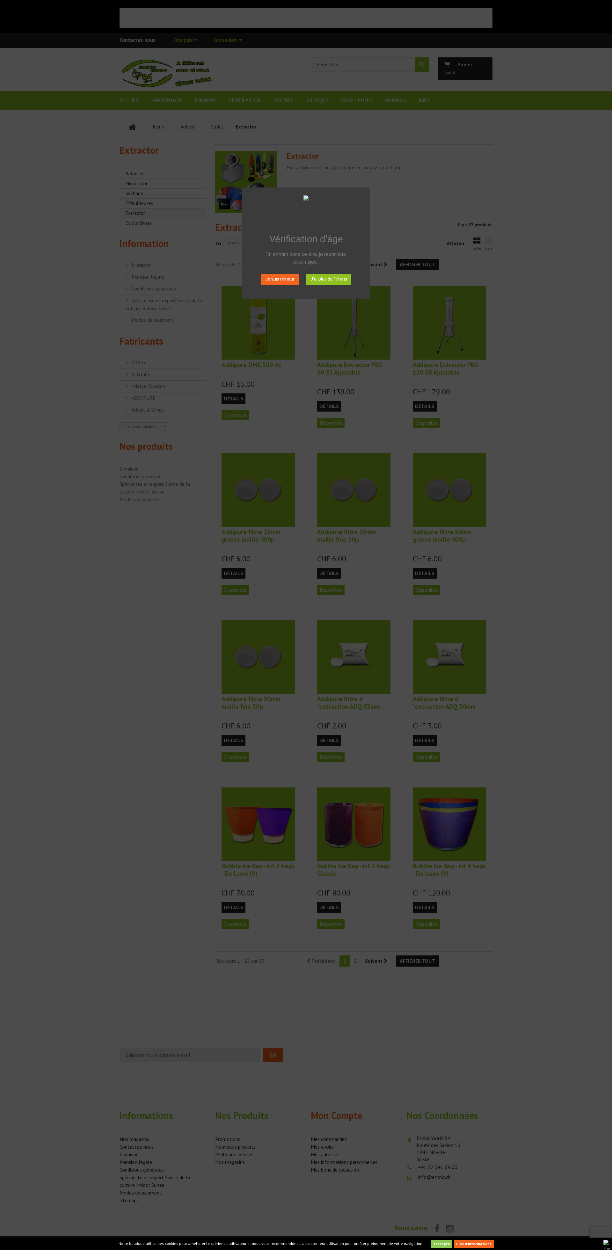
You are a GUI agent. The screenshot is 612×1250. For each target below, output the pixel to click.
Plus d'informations (474, 1243)
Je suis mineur (280, 278)
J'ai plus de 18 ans (328, 278)
